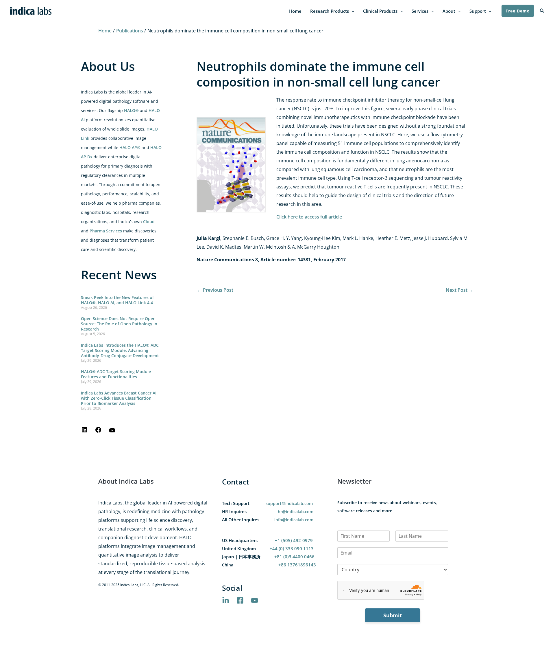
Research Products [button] (329, 11)
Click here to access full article (309, 217)
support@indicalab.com (289, 503)
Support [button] (477, 11)
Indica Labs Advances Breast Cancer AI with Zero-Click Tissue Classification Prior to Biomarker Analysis (118, 398)
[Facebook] (98, 431)
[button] (351, 11)
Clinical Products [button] (380, 11)
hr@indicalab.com (295, 511)
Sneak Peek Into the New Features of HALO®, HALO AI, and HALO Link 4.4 (117, 300)
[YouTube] (112, 432)
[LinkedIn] (84, 431)
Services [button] (420, 11)
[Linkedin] (225, 600)
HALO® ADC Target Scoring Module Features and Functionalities (116, 374)
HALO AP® (129, 147)
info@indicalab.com (293, 519)
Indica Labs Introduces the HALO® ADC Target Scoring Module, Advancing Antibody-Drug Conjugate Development (120, 350)
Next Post (459, 290)
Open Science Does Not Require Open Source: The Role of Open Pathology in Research (119, 324)
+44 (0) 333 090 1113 (292, 548)
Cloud (149, 221)
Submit (392, 615)
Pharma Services (106, 231)
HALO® (131, 110)
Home (295, 11)
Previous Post (215, 290)
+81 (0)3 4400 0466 (294, 556)
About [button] (449, 11)
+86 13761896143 (297, 565)
